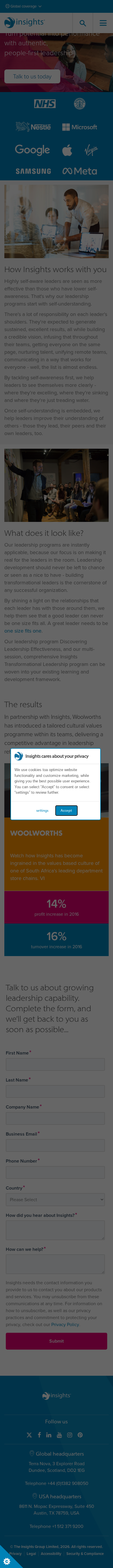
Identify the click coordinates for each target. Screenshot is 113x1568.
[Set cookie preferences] (11, 1556)
